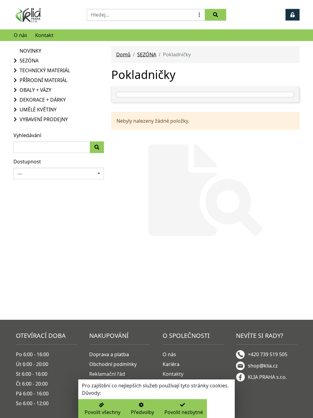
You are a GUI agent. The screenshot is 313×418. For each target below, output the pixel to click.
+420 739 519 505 (267, 354)
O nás (20, 35)
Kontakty (173, 374)
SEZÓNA (146, 54)
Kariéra (171, 364)
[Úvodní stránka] (46, 14)
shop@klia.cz (263, 365)
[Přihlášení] (292, 15)
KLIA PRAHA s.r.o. (267, 377)
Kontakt (44, 35)
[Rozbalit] (14, 60)
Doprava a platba (109, 354)
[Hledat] (215, 15)
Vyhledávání (27, 135)
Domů (123, 54)
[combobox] (58, 173)
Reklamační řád (107, 374)
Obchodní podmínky (113, 364)
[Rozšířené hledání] (199, 15)
